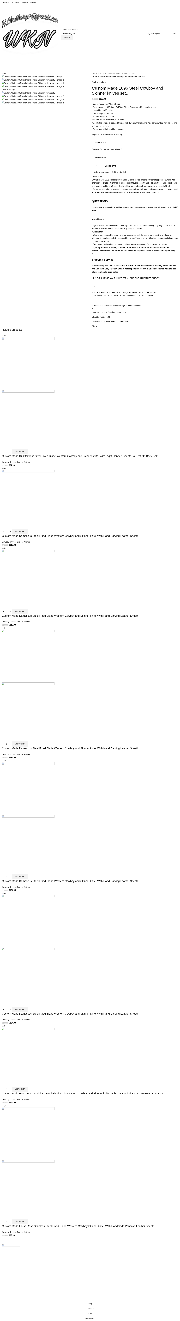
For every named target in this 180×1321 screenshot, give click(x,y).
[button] (20, 451)
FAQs (94, 1260)
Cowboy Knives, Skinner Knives (121, 73)
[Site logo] (30, 33)
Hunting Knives (53, 1287)
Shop (102, 73)
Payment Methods (145, 1264)
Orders (140, 1260)
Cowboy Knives (54, 1251)
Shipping (141, 1251)
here (124, 312)
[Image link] (11, 1250)
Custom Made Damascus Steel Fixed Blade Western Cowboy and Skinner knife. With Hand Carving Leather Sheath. (70, 535)
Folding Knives (53, 1274)
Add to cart (110, 166)
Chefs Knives (53, 1297)
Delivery (140, 1255)
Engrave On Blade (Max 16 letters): (107, 135)
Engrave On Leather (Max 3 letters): (107, 149)
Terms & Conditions (145, 1269)
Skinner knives (134, 306)
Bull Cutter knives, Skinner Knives (61, 1278)
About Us (96, 1251)
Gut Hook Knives (54, 1292)
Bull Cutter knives (54, 1260)
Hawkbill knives (54, 1264)
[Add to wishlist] (18, 446)
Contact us (96, 1255)
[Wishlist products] (164, 33)
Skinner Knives (53, 1269)
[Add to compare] (5, 446)
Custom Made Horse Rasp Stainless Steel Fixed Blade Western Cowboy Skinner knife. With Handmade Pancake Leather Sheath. (78, 1226)
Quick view (11, 446)
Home (94, 73)
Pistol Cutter (52, 1283)
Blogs (94, 1264)
